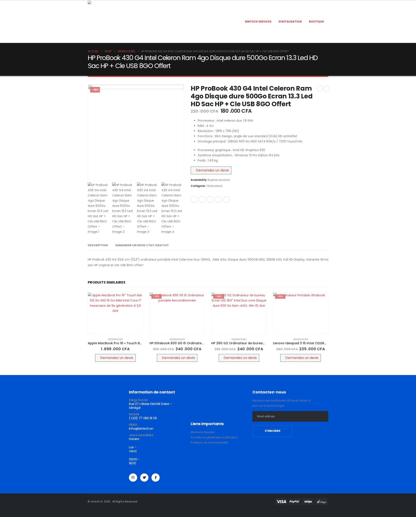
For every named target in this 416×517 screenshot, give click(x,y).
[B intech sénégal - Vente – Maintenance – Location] (115, 22)
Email (226, 199)
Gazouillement (202, 199)
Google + (218, 199)
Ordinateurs (215, 186)
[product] (115, 313)
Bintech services (258, 21)
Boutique (316, 21)
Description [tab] (98, 245)
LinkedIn (210, 199)
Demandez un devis (212, 170)
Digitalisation (290, 21)
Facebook (194, 199)
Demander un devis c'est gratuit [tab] (142, 245)
